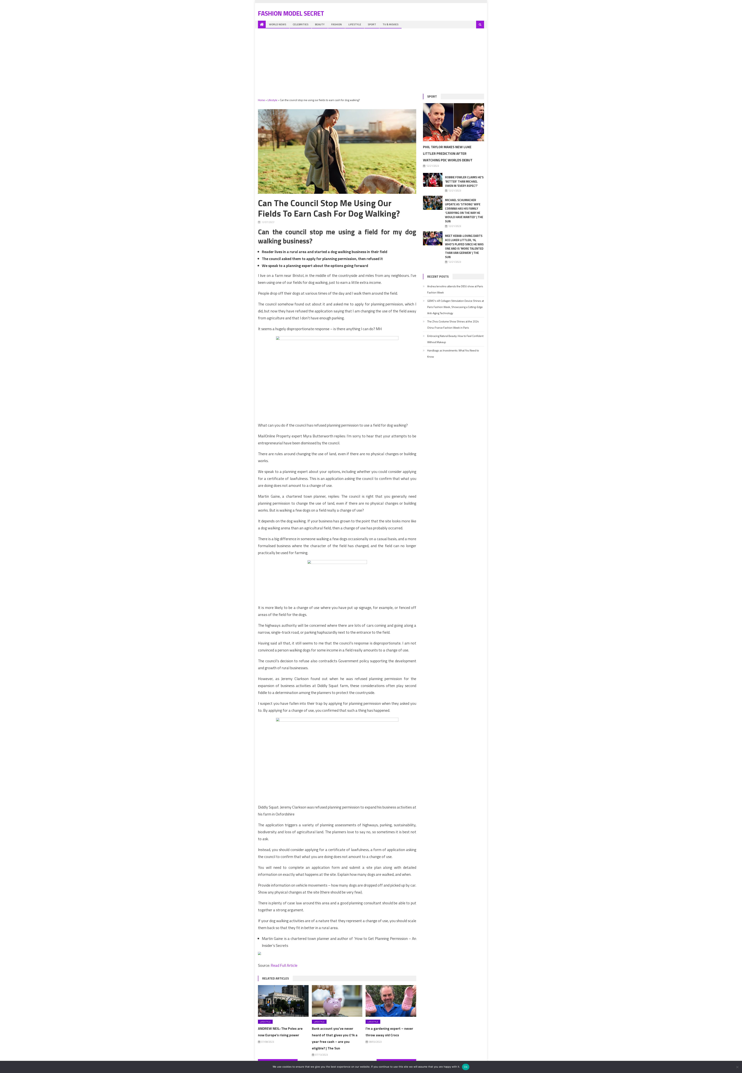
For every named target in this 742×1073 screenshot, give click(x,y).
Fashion (336, 24)
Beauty (320, 24)
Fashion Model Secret (291, 13)
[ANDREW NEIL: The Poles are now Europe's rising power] (283, 1001)
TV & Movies (390, 24)
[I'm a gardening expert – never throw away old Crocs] (391, 1001)
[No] (737, 1067)
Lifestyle (354, 24)
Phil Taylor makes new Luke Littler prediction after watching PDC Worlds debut (447, 153)
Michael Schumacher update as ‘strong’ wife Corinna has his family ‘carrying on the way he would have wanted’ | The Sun (464, 211)
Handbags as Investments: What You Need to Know (453, 353)
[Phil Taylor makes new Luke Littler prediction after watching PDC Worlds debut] (453, 122)
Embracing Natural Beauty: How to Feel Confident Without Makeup (455, 339)
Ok (465, 1066)
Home (261, 100)
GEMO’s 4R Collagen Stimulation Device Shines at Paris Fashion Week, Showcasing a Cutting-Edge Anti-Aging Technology (455, 307)
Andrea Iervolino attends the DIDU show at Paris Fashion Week (455, 289)
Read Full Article (284, 965)
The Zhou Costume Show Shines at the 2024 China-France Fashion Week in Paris (453, 324)
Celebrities (300, 24)
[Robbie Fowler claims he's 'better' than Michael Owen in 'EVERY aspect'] (432, 180)
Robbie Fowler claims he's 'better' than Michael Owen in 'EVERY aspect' (464, 181)
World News (277, 24)
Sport (372, 24)
